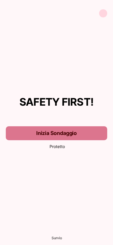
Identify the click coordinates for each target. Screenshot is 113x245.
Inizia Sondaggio (56, 133)
